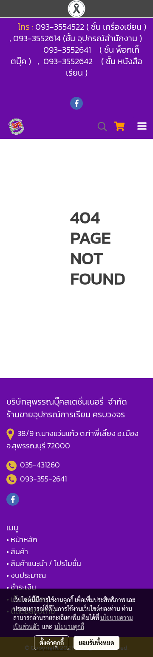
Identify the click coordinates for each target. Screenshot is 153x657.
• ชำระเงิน (21, 587)
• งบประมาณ (26, 575)
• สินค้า (17, 551)
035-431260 (41, 464)
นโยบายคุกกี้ (69, 626)
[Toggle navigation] (142, 126)
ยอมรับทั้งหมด (96, 642)
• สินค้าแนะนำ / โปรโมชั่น (43, 563)
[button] (99, 126)
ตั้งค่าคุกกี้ (52, 642)
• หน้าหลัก (21, 539)
